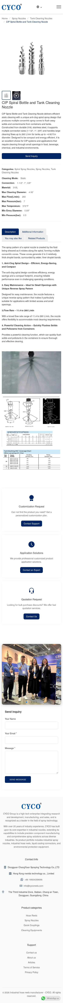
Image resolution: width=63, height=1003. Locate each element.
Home (5, 18)
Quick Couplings (31, 925)
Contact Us (31, 616)
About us (31, 957)
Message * (10, 748)
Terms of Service (31, 967)
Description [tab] (10, 231)
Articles (31, 962)
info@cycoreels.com (33, 885)
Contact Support (31, 523)
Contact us (31, 952)
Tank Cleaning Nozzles (41, 18)
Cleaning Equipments (31, 930)
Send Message (18, 779)
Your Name (10, 718)
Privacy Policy (31, 972)
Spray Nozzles (19, 18)
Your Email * (11, 733)
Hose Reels (31, 915)
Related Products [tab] (36, 238)
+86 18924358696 (33, 879)
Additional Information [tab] (32, 231)
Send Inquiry (31, 156)
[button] (58, 674)
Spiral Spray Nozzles (25, 169)
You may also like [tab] (13, 238)
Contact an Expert (31, 569)
